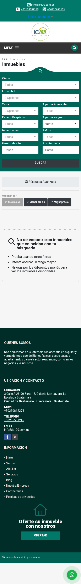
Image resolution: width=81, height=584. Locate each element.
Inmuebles (19, 59)
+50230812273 (56, 9)
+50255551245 (29, 9)
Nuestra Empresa (17, 485)
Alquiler (11, 468)
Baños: (47, 130)
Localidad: (9, 91)
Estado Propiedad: (14, 117)
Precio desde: (12, 143)
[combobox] (40, 85)
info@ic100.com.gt (16, 429)
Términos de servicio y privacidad (21, 557)
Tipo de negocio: (54, 117)
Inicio (5, 59)
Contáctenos (14, 491)
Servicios (12, 474)
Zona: (6, 104)
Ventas (11, 463)
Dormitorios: (11, 130)
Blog (9, 480)
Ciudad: (7, 78)
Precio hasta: (52, 143)
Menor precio (37, 202)
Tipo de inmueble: (55, 104)
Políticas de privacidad (20, 496)
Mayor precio (61, 202)
